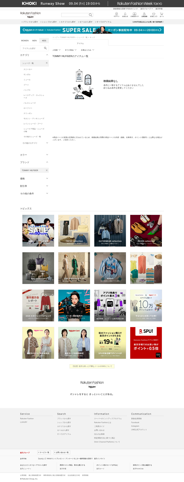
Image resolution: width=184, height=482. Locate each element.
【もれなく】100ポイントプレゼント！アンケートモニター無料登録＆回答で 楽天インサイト (71, 459)
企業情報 (23, 475)
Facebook (135, 422)
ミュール (27, 80)
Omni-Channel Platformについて (107, 442)
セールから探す (63, 430)
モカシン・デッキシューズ (34, 118)
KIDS (44, 40)
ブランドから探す (64, 418)
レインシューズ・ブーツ (33, 124)
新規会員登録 (136, 418)
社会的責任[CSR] (74, 475)
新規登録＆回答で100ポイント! (125, 9)
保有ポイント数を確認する (142, 465)
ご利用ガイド (99, 426)
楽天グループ (145, 9)
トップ (55, 37)
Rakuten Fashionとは (102, 422)
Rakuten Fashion (27, 418)
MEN (34, 40)
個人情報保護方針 (35, 475)
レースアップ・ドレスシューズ (34, 96)
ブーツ (26, 85)
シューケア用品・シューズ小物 (34, 130)
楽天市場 (159, 9)
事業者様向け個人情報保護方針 (54, 475)
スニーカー (28, 69)
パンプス (27, 90)
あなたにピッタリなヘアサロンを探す (33, 465)
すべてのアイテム (64, 434)
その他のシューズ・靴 (32, 136)
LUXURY (23, 422)
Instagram (135, 426)
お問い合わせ (99, 430)
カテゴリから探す (64, 426)
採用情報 (85, 475)
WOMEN (25, 40)
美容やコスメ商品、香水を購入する (72, 465)
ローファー (28, 108)
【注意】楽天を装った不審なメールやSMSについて (92, 366)
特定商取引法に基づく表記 (104, 438)
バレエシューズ (30, 103)
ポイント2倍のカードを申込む (107, 465)
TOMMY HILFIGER (67, 37)
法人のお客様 (99, 434)
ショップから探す (64, 422)
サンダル (27, 74)
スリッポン (28, 113)
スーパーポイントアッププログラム (108, 418)
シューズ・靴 (28, 63)
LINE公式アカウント (139, 429)
